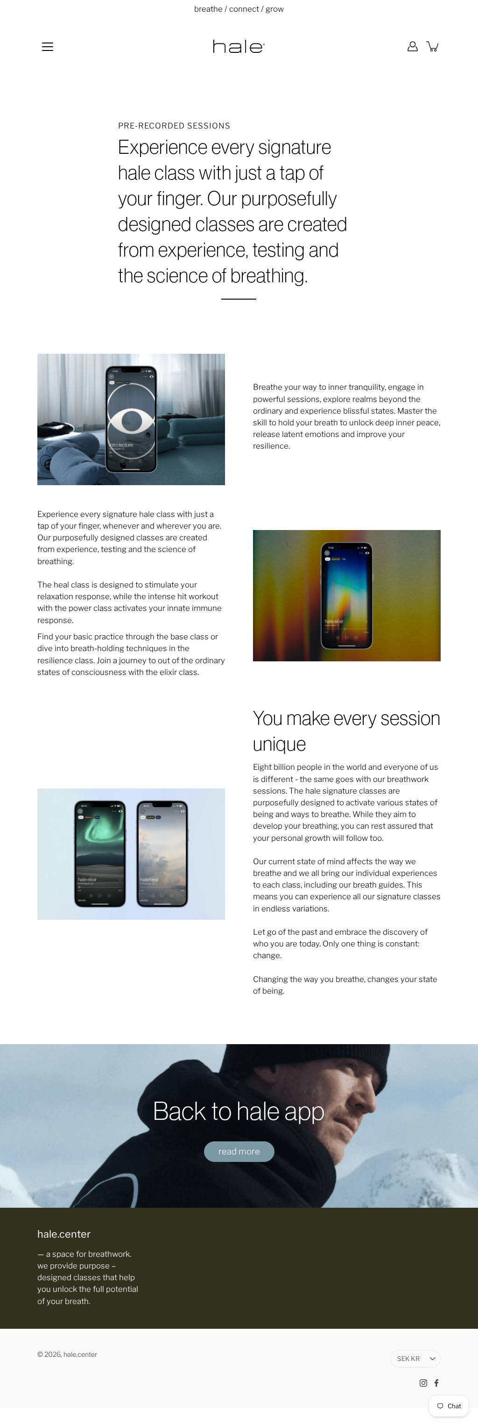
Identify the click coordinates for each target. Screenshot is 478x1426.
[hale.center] (239, 46)
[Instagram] (423, 1383)
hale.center (80, 1354)
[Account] (412, 46)
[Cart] (433, 46)
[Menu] (47, 47)
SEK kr (408, 1358)
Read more (239, 1151)
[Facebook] (436, 1383)
